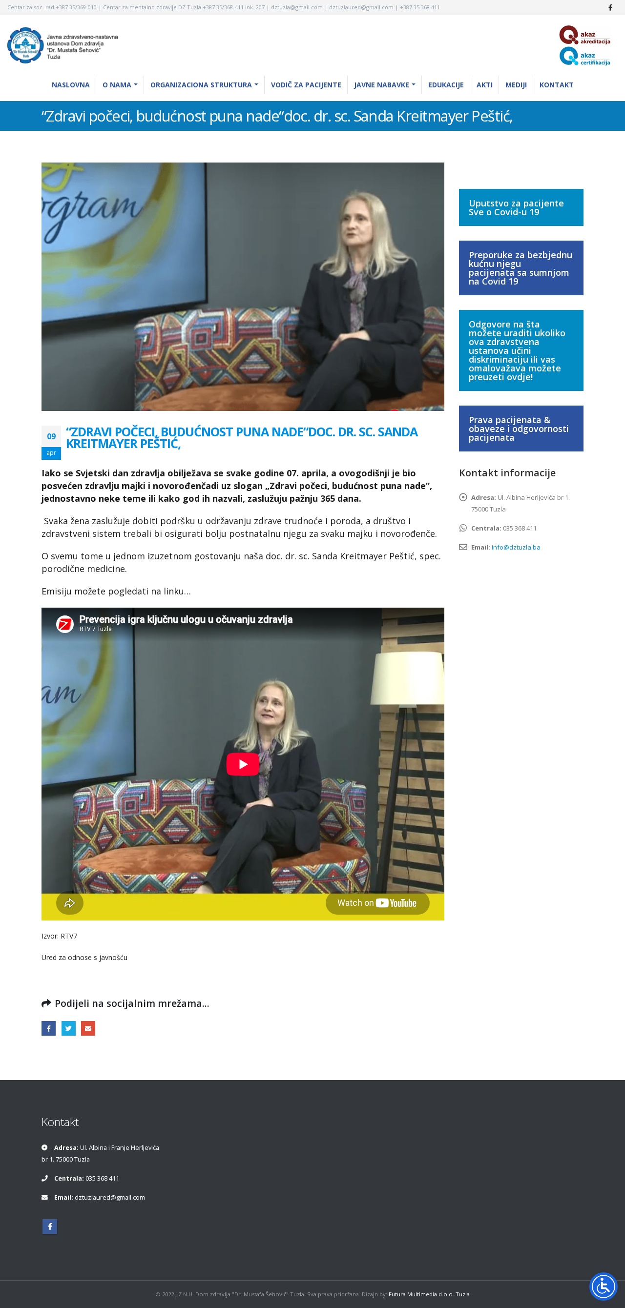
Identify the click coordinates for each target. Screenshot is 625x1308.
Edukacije (446, 84)
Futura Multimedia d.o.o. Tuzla (429, 1294)
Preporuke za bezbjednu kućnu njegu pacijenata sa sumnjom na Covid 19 (520, 268)
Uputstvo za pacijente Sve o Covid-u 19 (516, 207)
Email (88, 1028)
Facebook (49, 1028)
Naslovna (71, 84)
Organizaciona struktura (201, 84)
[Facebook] (610, 7)
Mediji (516, 84)
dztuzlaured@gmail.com (110, 1197)
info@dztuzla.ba (516, 547)
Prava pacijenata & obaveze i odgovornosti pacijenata (519, 428)
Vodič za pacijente (306, 84)
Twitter (69, 1028)
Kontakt (557, 84)
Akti (485, 84)
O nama (117, 84)
